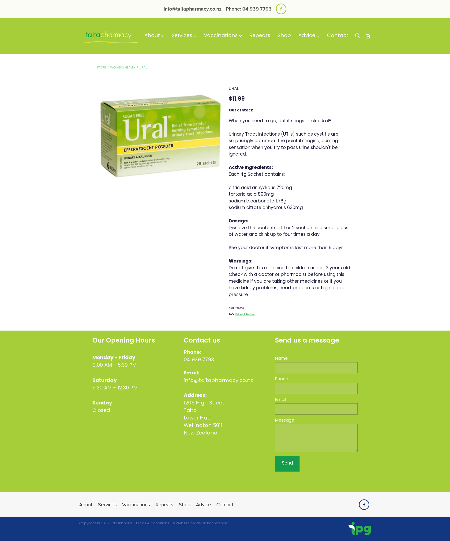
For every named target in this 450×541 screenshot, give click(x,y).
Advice (307, 36)
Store (101, 67)
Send (287, 463)
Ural (143, 67)
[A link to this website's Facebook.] (281, 9)
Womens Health (122, 67)
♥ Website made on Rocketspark (200, 523)
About (152, 36)
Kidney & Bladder (245, 314)
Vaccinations (221, 36)
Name (281, 359)
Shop (284, 36)
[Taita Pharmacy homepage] (108, 36)
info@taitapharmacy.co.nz (192, 8)
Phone (281, 379)
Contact (338, 36)
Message (284, 421)
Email (280, 400)
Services (183, 36)
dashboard (122, 523)
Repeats (259, 36)
